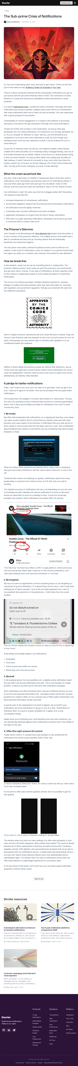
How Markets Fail (42, 233)
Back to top (39, 879)
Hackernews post (20, 107)
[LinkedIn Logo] (9, 1030)
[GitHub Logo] (4, 1030)
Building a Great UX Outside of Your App (43, 87)
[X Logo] (14, 1030)
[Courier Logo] (6, 3)
